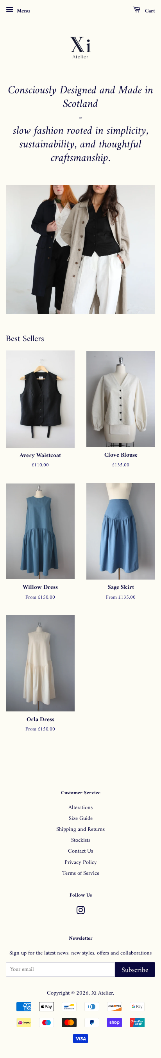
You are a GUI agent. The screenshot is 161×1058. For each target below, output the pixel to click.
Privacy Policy (80, 862)
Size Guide (81, 818)
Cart (149, 11)
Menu (22, 11)
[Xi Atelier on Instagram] (80, 912)
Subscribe (135, 970)
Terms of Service (80, 873)
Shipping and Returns (80, 829)
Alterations (80, 808)
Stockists (80, 840)
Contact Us (80, 851)
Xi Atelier (102, 993)
